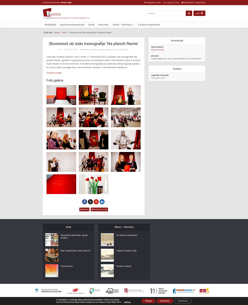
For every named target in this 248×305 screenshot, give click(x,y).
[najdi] (189, 13)
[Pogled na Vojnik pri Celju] (107, 255)
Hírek (91, 24)
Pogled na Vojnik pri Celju (126, 251)
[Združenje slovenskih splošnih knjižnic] (134, 291)
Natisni (85, 209)
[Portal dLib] (112, 291)
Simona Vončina (157, 50)
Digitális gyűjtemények (72, 24)
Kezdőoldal (50, 24)
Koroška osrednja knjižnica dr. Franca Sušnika (109, 49)
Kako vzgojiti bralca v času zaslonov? (76, 251)
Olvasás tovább (54, 72)
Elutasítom (164, 301)
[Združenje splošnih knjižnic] (204, 291)
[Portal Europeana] (95, 291)
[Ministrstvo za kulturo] (48, 291)
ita (173, 2)
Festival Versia (67, 266)
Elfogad (148, 301)
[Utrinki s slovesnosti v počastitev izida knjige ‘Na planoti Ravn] (61, 95)
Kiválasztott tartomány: (57, 2)
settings (127, 302)
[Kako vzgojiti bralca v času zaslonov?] (51, 255)
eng (169, 2)
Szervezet (103, 24)
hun (177, 2)
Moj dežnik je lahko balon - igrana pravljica (74, 236)
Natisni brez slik (100, 209)
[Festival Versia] (51, 270)
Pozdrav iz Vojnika (123, 266)
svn (164, 2)
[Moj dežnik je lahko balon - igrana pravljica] (51, 239)
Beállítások (183, 301)
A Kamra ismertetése (149, 24)
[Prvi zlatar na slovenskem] (107, 239)
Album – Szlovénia (122, 24)
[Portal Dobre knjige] (184, 291)
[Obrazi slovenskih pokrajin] (158, 291)
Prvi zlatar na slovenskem (126, 235)
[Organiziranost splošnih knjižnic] (75, 291)
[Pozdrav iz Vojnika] (107, 270)
